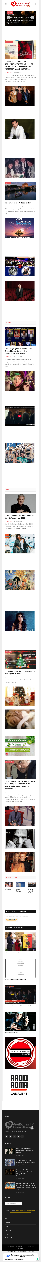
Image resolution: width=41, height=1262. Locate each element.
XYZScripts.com (30, 1251)
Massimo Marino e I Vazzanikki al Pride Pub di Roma (19, 1006)
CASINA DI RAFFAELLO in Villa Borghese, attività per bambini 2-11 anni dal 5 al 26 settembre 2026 (26, 1187)
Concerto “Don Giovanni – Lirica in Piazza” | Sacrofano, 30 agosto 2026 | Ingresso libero (25, 1173)
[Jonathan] (9, 884)
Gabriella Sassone (12, 206)
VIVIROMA (21, 1248)
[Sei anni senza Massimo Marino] (20, 941)
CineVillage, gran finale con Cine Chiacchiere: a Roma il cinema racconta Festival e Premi (18, 351)
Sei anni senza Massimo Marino (13, 953)
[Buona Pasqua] (20, 884)
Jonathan (8, 889)
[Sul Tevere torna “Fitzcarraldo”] (20, 191)
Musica (9, 489)
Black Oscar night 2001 (11, 1033)
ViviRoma (9, 72)
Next (32, 17)
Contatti (7, 1222)
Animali (8, 651)
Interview (9, 42)
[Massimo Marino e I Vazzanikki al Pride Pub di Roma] (20, 994)
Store (6, 1226)
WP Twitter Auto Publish (13, 1251)
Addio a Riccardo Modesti (30, 891)
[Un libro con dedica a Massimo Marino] (20, 968)
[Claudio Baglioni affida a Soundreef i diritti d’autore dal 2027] (20, 503)
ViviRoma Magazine (10, 1238)
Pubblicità (8, 1230)
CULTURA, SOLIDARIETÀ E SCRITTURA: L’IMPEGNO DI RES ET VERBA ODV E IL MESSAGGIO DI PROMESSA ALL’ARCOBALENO (19, 65)
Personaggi (9, 761)
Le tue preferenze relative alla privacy (22, 1255)
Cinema (10, 12)
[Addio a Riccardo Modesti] (32, 884)
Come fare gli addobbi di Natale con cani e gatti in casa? (20, 672)
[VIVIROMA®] (20, 4)
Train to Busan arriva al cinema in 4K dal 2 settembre (25, 1161)
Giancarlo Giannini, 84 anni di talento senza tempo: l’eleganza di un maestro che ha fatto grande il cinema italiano (20, 785)
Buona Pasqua (18, 890)
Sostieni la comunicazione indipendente (16, 916)
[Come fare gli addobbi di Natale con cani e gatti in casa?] (20, 659)
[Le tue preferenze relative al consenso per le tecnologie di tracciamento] (37, 1258)
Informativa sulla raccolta (14, 1260)
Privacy (7, 1234)
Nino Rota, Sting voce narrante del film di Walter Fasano (24, 1151)
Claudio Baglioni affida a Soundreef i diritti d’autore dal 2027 (20, 517)
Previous (8, 17)
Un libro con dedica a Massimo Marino (15, 979)
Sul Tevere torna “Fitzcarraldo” (18, 203)
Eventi (8, 183)
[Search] (35, 4)
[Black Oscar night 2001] (20, 1021)
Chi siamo (7, 1219)
